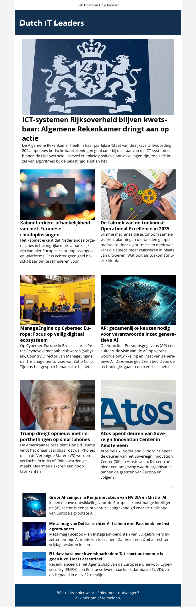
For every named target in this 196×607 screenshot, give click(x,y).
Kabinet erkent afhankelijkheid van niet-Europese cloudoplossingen (55, 229)
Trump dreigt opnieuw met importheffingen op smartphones (55, 436)
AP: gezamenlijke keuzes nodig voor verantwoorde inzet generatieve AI (138, 334)
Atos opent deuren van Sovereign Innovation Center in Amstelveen (134, 439)
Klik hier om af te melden (97, 598)
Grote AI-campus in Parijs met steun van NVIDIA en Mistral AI (107, 497)
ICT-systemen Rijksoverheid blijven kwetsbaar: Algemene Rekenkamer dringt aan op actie (95, 129)
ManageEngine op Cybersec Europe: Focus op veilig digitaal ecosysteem (55, 334)
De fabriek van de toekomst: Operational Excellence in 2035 (135, 226)
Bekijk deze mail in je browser (98, 5)
